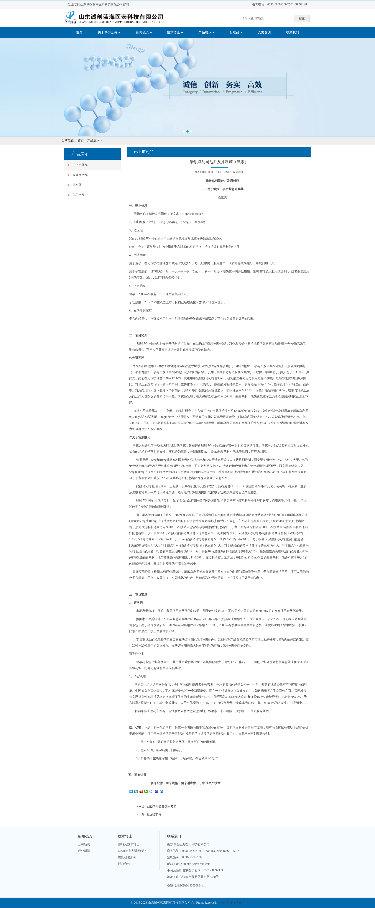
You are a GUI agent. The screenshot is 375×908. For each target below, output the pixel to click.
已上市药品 (80, 165)
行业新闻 (84, 850)
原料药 (77, 185)
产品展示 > (94, 140)
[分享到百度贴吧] (161, 791)
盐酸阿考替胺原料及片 (161, 806)
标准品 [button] (235, 32)
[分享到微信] (146, 791)
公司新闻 (84, 844)
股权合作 (124, 863)
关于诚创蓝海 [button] (108, 32)
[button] (28, 87)
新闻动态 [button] (143, 32)
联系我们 (292, 32)
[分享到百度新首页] (156, 791)
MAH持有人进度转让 (132, 850)
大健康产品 (80, 175)
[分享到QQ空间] (136, 791)
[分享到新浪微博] (141, 791)
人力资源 (264, 32)
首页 (82, 32)
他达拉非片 (153, 814)
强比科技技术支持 (232, 902)
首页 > (82, 140)
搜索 (302, 18)
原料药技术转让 (128, 844)
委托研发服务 (127, 857)
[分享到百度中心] (151, 791)
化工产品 (78, 195)
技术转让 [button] (174, 32)
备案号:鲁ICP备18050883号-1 (186, 885)
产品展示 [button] (205, 32)
